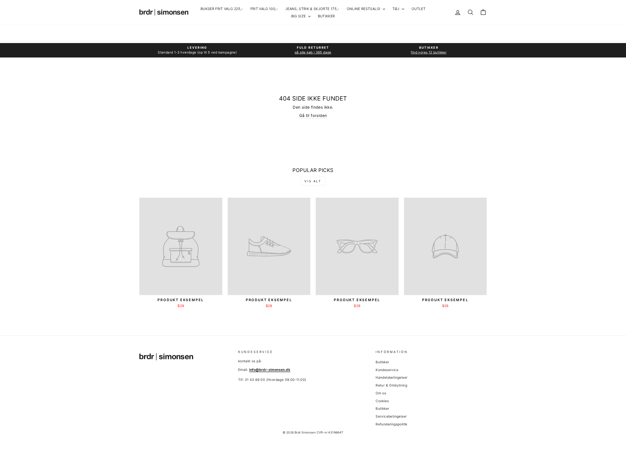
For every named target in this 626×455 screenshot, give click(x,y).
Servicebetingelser (391, 416)
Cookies (382, 401)
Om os (381, 393)
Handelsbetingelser (391, 377)
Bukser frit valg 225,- (222, 9)
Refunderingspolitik (391, 424)
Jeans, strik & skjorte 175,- (312, 9)
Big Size (299, 16)
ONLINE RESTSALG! (364, 9)
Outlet (418, 9)
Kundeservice (387, 370)
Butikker (326, 16)
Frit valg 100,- (264, 9)
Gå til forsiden (313, 115)
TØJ (396, 9)
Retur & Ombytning (391, 385)
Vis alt (312, 181)
